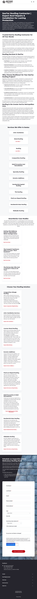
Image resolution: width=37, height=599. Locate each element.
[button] (31, 1)
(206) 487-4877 (10, 568)
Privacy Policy (18, 596)
